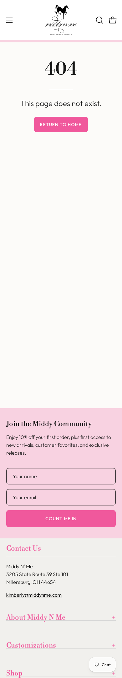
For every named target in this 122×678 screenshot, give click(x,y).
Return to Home (61, 124)
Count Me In (61, 518)
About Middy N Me (35, 617)
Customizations (31, 645)
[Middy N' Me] (61, 20)
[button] (98, 20)
